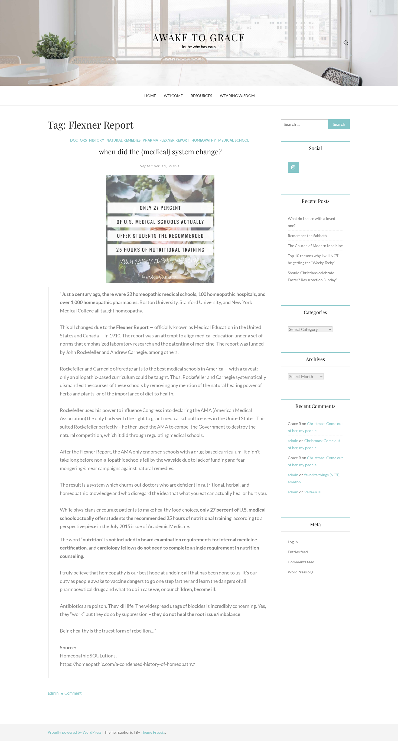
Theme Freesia (153, 732)
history (96, 140)
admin (53, 693)
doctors (78, 140)
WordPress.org (300, 572)
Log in (293, 541)
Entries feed (298, 552)
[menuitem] (163, 479)
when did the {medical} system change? (160, 151)
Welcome (173, 95)
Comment (73, 693)
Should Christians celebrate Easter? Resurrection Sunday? (312, 276)
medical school (233, 140)
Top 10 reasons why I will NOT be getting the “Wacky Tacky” (313, 259)
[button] (160, 482)
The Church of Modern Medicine (315, 245)
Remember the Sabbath (307, 235)
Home (150, 95)
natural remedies (123, 140)
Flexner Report (174, 140)
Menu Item (293, 167)
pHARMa (150, 140)
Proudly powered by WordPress (75, 732)
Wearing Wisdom (237, 95)
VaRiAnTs (312, 492)
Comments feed (301, 562)
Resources (201, 95)
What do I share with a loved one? (311, 222)
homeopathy (203, 140)
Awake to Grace (199, 37)
